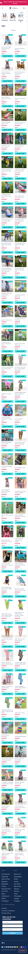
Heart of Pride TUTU (6, 320)
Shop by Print (6, 889)
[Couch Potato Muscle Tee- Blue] (7, 822)
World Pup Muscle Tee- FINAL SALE (20, 123)
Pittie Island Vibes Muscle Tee (6, 443)
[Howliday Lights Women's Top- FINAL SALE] (7, 410)
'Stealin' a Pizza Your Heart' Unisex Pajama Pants (7, 711)
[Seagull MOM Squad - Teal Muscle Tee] (7, 751)
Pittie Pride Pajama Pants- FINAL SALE (20, 443)
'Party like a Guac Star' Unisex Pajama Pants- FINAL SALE (6, 615)
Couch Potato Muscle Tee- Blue (6, 830)
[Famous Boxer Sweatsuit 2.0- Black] (7, 556)
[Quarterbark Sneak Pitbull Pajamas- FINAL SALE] (21, 385)
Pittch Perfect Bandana (5, 735)
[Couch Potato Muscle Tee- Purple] (21, 799)
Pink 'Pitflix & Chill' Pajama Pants (20, 639)
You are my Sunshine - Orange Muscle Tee (7, 783)
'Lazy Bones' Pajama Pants (7, 639)
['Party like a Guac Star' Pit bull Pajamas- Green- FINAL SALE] (21, 605)
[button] (4, 51)
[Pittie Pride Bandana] (21, 728)
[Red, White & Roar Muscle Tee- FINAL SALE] (7, 236)
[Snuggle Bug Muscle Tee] (7, 508)
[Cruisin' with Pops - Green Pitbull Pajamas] (7, 286)
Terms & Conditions (8, 911)
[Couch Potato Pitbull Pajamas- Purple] (7, 65)
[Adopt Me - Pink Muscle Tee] (7, 139)
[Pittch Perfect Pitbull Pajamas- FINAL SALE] (7, 483)
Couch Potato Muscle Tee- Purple (20, 806)
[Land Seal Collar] (21, 703)
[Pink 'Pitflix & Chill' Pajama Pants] (21, 632)
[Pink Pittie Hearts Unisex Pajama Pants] (7, 655)
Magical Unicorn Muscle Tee (19, 783)
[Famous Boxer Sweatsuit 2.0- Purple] (21, 531)
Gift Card (4, 891)
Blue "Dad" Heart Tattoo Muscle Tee (20, 589)
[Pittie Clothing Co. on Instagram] (4, 943)
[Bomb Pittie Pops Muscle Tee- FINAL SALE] (21, 261)
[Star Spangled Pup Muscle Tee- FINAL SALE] (21, 236)
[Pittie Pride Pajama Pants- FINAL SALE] (21, 435)
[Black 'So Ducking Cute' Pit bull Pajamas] (21, 65)
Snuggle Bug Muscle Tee (7, 515)
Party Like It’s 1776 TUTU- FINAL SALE (19, 196)
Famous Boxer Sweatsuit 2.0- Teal (20, 564)
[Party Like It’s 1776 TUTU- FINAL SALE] (21, 187)
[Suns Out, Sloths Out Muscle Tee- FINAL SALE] (21, 162)
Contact (4, 908)
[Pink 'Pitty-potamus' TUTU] (21, 90)
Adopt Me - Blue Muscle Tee (19, 146)
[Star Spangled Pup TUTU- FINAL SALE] (7, 212)
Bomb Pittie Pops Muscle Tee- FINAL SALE (19, 270)
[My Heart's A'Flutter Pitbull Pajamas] (21, 483)
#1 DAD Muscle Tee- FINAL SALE (20, 344)
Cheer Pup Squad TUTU (6, 394)
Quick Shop (7, 56)
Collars (3, 886)
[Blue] (7, 40)
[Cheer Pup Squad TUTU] (7, 385)
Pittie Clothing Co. (11, 950)
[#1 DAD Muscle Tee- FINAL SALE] (21, 335)
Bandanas (4, 884)
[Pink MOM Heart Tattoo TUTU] (7, 115)
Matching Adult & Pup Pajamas (5, 879)
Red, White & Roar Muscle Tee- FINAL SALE (6, 245)
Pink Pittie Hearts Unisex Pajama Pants (7, 663)
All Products (5, 874)
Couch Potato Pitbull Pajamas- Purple (6, 73)
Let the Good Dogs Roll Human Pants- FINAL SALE (20, 369)
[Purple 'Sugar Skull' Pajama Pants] (7, 679)
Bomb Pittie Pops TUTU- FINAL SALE (19, 220)
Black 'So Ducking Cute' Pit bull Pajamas (20, 73)
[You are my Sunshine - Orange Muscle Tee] (7, 775)
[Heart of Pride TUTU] (7, 311)
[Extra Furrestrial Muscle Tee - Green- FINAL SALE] (7, 580)
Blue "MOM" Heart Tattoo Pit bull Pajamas (6, 48)
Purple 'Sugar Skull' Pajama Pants (7, 687)
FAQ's (16, 879)
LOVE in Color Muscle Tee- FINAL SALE (6, 344)
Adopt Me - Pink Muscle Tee (5, 146)
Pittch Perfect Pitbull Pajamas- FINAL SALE (6, 491)
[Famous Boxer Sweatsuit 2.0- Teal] (21, 556)
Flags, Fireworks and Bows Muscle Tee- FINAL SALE (6, 270)
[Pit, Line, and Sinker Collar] (7, 459)
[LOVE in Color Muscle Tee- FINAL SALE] (7, 335)
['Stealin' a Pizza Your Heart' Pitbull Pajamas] (7, 846)
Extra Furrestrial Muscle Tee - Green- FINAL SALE (6, 589)
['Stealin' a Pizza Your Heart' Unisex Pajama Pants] (7, 703)
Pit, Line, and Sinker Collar (6, 467)
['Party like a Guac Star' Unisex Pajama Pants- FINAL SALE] (7, 605)
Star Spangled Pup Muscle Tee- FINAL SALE (20, 245)
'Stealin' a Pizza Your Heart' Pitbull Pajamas (7, 855)
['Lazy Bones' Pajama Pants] (7, 632)
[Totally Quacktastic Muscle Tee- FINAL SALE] (7, 360)
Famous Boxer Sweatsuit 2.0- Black (7, 564)
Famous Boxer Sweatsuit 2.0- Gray (20, 515)
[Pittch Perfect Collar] (21, 410)
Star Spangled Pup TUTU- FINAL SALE (6, 220)
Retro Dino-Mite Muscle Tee (19, 759)
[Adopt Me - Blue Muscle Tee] (21, 139)
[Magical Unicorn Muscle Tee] (21, 775)
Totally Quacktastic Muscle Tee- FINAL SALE (7, 369)
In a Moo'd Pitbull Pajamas (20, 49)
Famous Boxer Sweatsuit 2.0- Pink (6, 540)
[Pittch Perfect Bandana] (7, 728)
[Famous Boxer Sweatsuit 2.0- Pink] (7, 531)
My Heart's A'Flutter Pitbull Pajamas (20, 492)
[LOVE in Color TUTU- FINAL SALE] (21, 311)
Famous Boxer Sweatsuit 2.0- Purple (19, 540)
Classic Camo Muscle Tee (5, 806)
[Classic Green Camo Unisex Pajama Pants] (21, 655)
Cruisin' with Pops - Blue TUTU (20, 295)
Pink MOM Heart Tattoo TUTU (5, 123)
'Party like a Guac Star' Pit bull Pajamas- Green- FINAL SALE (19, 614)
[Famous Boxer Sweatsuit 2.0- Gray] (21, 508)
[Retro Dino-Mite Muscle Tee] (21, 751)
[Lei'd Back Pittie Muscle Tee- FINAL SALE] (7, 187)
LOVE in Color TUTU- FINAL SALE (20, 319)
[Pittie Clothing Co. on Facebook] (2, 943)
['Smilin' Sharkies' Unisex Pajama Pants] (21, 679)
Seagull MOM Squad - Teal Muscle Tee (7, 759)
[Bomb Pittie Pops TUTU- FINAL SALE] (21, 212)
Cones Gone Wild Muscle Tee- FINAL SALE (6, 171)
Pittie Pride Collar (20, 467)
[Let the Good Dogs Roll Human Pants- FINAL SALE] (21, 360)
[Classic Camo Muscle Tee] (7, 799)
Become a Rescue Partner (17, 889)
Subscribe (12, 933)
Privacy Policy (6, 913)
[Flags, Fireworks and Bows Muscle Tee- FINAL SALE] (7, 261)
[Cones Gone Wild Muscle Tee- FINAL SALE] (7, 162)
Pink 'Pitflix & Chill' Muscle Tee (20, 830)
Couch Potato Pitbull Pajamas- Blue (19, 855)
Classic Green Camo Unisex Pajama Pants (20, 663)
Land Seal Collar (19, 712)
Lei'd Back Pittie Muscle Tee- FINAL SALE (6, 196)
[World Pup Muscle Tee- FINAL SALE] (21, 115)
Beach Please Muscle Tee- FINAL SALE (6, 99)
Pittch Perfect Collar (19, 419)
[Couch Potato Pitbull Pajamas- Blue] (21, 846)
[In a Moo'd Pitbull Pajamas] (21, 40)
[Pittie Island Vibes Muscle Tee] (7, 435)
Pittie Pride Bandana (20, 736)
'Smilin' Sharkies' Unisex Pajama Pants (20, 687)
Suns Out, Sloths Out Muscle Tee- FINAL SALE (19, 171)
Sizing (16, 881)
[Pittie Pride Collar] (21, 459)
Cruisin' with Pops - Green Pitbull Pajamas (6, 295)
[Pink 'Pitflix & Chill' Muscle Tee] (21, 822)
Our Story (17, 884)
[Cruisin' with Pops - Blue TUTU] (21, 286)
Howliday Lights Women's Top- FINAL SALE (6, 419)
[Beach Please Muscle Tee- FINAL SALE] (7, 90)
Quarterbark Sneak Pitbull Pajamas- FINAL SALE (20, 394)
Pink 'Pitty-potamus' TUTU (20, 99)
